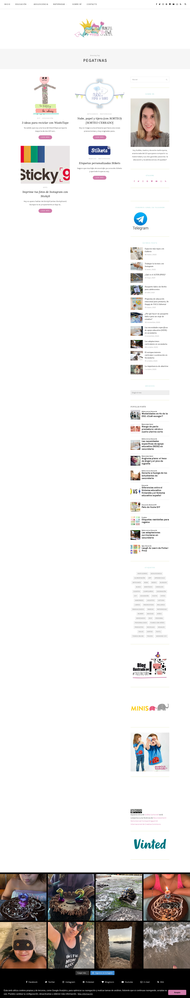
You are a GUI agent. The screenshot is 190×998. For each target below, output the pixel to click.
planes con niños (157, 623)
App (150, 578)
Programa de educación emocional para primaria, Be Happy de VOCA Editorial (157, 301)
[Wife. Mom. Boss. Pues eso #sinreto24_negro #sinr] (71, 945)
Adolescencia (41, 4)
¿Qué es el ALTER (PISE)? (155, 274)
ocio (150, 618)
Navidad (150, 614)
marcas (151, 609)
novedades (140, 618)
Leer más (45, 137)
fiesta (154, 596)
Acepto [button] (177, 992)
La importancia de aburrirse (156, 366)
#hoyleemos (142, 573)
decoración (161, 591)
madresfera (149, 605)
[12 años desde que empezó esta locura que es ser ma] (71, 897)
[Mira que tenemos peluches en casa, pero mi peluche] (23, 945)
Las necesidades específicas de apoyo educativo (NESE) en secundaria (156, 330)
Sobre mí (77, 4)
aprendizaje (160, 578)
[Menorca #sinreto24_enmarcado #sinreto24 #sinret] (119, 945)
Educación (20, 4)
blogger (163, 582)
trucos (150, 636)
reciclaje (151, 627)
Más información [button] (85, 994)
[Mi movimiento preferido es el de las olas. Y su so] (166, 945)
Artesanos (92, 114)
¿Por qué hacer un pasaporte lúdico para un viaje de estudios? (156, 316)
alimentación (140, 578)
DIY (38, 118)
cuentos (137, 591)
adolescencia (156, 573)
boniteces (148, 587)
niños (159, 614)
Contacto (92, 4)
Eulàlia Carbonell (152, 815)
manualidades (138, 609)
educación (144, 596)
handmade (139, 600)
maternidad (162, 609)
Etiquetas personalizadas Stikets (99, 163)
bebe (146, 582)
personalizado (141, 623)
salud (141, 631)
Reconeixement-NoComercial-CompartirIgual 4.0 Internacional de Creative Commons (149, 821)
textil (158, 631)
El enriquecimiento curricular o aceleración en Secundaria (156, 355)
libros (137, 605)
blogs (138, 587)
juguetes (150, 600)
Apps (45, 187)
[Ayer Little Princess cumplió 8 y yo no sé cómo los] (166, 897)
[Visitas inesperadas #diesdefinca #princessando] (119, 897)
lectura (161, 600)
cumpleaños (148, 591)
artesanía (137, 582)
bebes (154, 582)
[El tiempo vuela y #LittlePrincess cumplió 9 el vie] (23, 897)
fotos (163, 596)
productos (139, 627)
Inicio (7, 4)
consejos (159, 587)
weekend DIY (161, 636)
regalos (161, 627)
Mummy (141, 614)
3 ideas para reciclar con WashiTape (45, 122)
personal (159, 618)
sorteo (150, 631)
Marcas (92, 159)
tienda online (138, 636)
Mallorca (161, 605)
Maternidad (59, 4)
